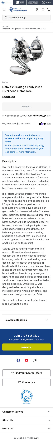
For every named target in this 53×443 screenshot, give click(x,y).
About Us (7, 420)
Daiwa (5, 82)
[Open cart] (49, 10)
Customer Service (12, 411)
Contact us (28, 382)
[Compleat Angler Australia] (18, 9)
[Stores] (37, 10)
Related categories (16, 319)
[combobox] (28, 17)
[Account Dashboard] (43, 10)
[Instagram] (35, 360)
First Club (7, 428)
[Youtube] (26, 360)
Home (5, 26)
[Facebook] (18, 360)
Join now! (26, 347)
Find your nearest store (28, 372)
